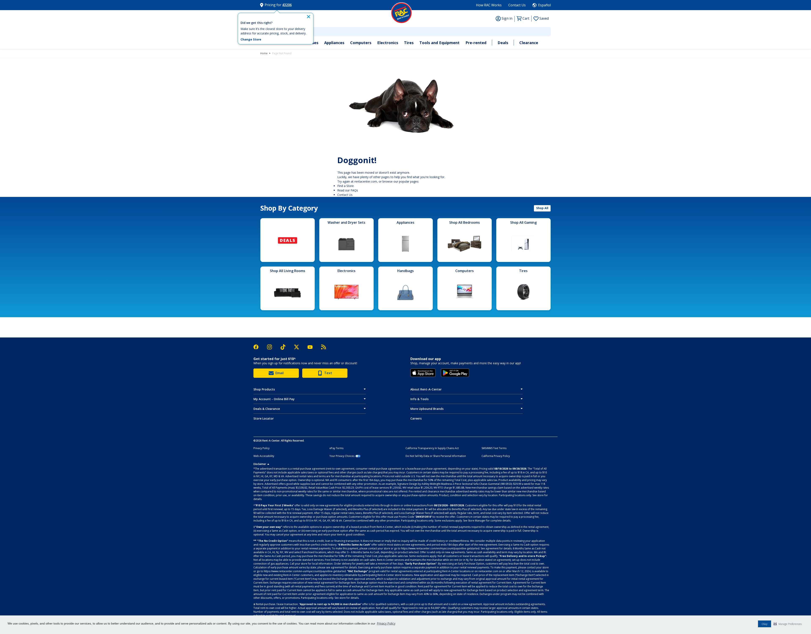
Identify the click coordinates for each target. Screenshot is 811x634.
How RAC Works (489, 5)
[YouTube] (312, 347)
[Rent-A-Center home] (401, 12)
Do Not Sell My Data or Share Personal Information (436, 456)
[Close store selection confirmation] (308, 16)
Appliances (334, 42)
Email (279, 373)
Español (544, 5)
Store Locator (263, 418)
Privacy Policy (386, 623)
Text (328, 373)
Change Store (251, 39)
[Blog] (323, 347)
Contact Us (517, 5)
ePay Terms (336, 448)
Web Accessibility (263, 456)
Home (264, 53)
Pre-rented (475, 42)
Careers (416, 418)
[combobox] (405, 31)
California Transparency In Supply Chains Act (432, 448)
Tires (409, 42)
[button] (788, 623)
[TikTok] (285, 347)
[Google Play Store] (455, 372)
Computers (360, 42)
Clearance (528, 42)
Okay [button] (764, 624)
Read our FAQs (347, 190)
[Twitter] (298, 347)
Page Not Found (281, 53)
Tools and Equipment (439, 42)
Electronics (387, 42)
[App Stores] (423, 372)
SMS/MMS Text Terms (494, 448)
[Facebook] (258, 347)
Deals (503, 42)
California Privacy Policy (496, 456)
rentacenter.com (365, 181)
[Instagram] (271, 347)
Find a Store (345, 186)
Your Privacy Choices (341, 456)
